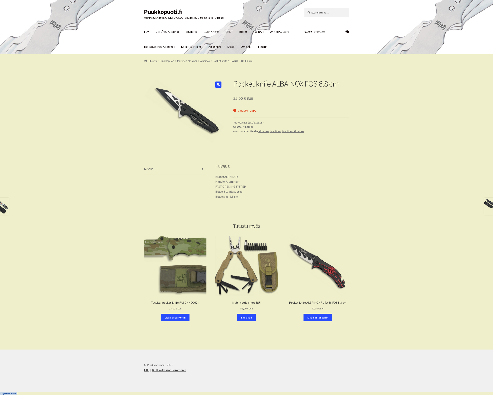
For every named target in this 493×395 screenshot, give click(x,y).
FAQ (146, 370)
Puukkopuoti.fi (163, 12)
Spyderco (192, 32)
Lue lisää (246, 317)
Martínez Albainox (167, 32)
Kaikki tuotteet (191, 47)
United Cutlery (279, 32)
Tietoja (262, 47)
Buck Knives (211, 32)
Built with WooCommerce (169, 370)
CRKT (229, 32)
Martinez (275, 131)
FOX (146, 32)
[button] (218, 85)
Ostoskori (214, 47)
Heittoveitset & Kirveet (159, 47)
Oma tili (246, 47)
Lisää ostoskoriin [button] (175, 317)
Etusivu (153, 61)
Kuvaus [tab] (148, 169)
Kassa (231, 47)
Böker (243, 32)
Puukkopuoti (167, 61)
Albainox (205, 61)
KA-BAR (258, 32)
